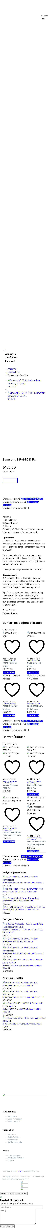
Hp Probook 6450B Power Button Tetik (18, 901)
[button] (9, 672)
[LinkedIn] (19, 511)
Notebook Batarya (9, 661)
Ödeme (39, 499)
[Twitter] (8, 511)
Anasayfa (12, 369)
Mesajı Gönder (7, 1226)
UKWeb (20, 1171)
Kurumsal (10, 361)
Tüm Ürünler (11, 357)
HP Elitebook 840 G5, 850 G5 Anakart (18, 942)
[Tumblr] (16, 511)
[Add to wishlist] (5, 491)
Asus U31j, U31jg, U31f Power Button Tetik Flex (21, 910)
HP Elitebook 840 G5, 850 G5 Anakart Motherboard (23, 883)
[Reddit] (23, 511)
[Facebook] (4, 511)
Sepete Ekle (10, 481)
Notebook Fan (14, 372)
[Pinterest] (12, 511)
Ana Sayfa (10, 354)
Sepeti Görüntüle (28, 499)
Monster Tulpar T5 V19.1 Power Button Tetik (20, 892)
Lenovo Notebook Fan (10, 781)
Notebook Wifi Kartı (33, 661)
